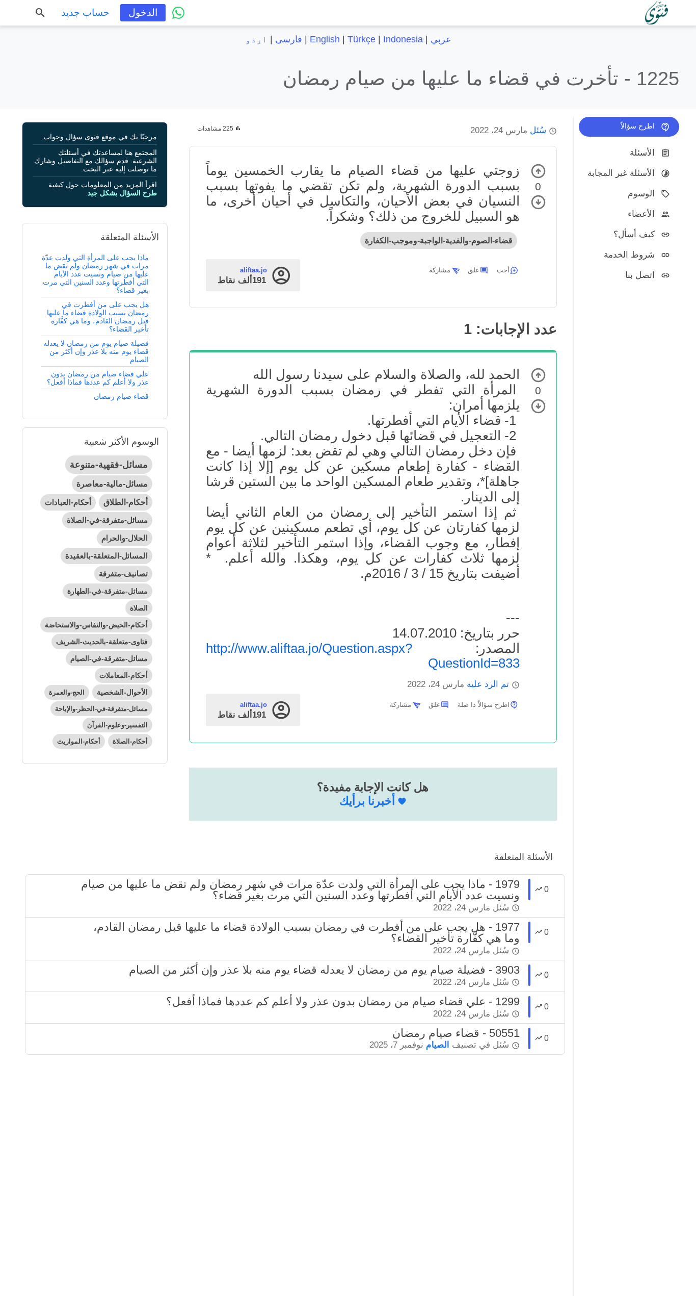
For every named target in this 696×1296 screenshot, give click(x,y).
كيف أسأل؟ (634, 234)
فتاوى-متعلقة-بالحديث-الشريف (102, 642)
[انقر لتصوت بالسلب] (538, 202)
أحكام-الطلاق (125, 502)
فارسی (288, 39)
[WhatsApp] (178, 13)
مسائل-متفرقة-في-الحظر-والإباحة (101, 709)
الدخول (142, 12)
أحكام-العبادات (68, 502)
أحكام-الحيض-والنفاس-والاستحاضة (96, 625)
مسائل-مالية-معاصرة (112, 483)
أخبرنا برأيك (367, 800)
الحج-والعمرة (67, 692)
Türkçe (361, 39)
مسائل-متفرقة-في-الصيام (109, 658)
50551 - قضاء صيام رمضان (456, 1033)
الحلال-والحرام (124, 537)
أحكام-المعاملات (123, 675)
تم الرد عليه (488, 684)
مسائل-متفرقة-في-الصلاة (107, 520)
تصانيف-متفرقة (123, 573)
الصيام (437, 1045)
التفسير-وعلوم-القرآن (117, 725)
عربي (441, 39)
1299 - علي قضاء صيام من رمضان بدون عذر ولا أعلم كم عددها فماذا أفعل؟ (343, 1001)
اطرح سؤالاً (638, 126)
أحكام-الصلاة (130, 741)
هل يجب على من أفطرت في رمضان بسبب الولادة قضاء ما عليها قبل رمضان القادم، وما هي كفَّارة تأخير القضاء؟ (98, 316)
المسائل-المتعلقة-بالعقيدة (106, 555)
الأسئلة (642, 152)
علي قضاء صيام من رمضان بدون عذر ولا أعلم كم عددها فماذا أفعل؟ (98, 378)
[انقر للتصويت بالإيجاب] (538, 171)
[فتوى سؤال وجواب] (656, 13)
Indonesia (403, 39)
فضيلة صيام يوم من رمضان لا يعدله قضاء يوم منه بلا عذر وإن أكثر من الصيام (96, 351)
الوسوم (641, 193)
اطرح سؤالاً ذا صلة (484, 704)
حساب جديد (85, 12)
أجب (503, 270)
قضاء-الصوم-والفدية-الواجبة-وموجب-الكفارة (439, 240)
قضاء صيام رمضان (121, 396)
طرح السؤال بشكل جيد (122, 193)
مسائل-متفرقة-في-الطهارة (107, 591)
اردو (256, 39)
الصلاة (139, 608)
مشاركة (439, 270)
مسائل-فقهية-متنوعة (109, 465)
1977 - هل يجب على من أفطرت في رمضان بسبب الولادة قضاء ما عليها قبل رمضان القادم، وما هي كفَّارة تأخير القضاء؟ (306, 933)
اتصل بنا (640, 274)
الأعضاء (641, 213)
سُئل (538, 130)
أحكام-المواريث (78, 741)
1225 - (481, 78)
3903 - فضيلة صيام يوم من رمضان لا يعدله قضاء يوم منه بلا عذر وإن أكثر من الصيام (324, 969)
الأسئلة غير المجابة (621, 172)
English (325, 39)
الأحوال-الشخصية (122, 692)
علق (473, 270)
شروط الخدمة (629, 254)
